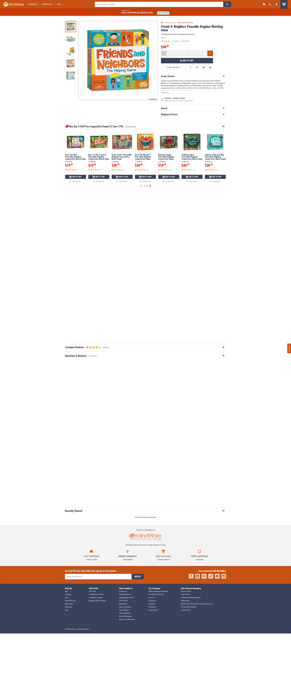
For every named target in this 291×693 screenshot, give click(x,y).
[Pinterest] (204, 576)
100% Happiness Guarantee (158, 591)
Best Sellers (69, 604)
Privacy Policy (186, 591)
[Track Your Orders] (264, 4)
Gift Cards (92, 591)
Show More (165, 92)
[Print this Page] (210, 67)
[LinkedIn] (197, 576)
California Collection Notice (191, 597)
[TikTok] (210, 576)
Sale (66, 610)
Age (66, 591)
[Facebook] (191, 576)
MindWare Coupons (96, 597)
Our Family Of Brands (155, 594)
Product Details (167, 76)
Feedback (289, 348)
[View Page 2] (147, 186)
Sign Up (137, 577)
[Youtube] (217, 576)
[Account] (276, 4)
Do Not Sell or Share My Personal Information (197, 604)
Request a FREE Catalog (97, 600)
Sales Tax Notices (125, 607)
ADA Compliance (125, 613)
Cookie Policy (186, 610)
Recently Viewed (73, 510)
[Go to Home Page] (162, 23)
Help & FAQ (123, 604)
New (66, 597)
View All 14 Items (130, 126)
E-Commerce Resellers (189, 607)
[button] (118, 60)
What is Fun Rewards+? (127, 619)
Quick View (76, 181)
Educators (68, 607)
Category (68, 594)
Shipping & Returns (169, 114)
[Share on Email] (203, 67)
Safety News (185, 600)
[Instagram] (223, 576)
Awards (164, 108)
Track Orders (123, 600)
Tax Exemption (124, 610)
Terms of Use (185, 594)
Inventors (151, 604)
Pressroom (152, 607)
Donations (152, 600)
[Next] (150, 186)
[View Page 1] (144, 186)
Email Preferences (125, 616)
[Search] (227, 4)
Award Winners (70, 600)
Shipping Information (126, 597)
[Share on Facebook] (190, 67)
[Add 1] (210, 53)
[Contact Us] (270, 4)
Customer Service (125, 594)
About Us (151, 597)
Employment (152, 610)
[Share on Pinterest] (197, 67)
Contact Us (123, 591)
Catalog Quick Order (96, 594)
